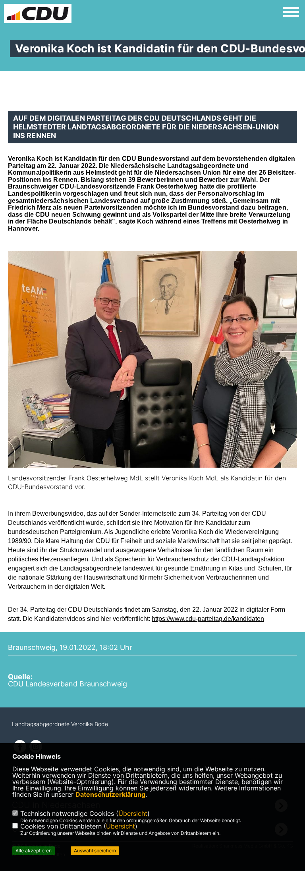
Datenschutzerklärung (110, 794)
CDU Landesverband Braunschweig (67, 684)
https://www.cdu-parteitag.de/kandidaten (208, 618)
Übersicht (132, 813)
